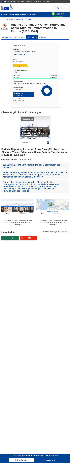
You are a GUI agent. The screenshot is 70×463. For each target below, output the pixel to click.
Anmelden (53, 8)
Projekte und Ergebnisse (16, 19)
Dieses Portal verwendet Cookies (23, 455)
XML (11, 238)
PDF (29, 238)
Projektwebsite (19, 55)
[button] (58, 8)
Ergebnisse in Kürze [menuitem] (19, 37)
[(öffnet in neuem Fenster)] (7, 7)
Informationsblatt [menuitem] (7, 37)
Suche (62, 8)
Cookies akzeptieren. (21, 460)
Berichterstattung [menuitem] (32, 37)
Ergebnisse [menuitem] (42, 37)
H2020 (29, 19)
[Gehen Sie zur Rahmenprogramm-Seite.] (4, 26)
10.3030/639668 (17, 61)
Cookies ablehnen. (48, 460)
